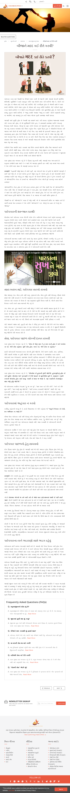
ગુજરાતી (41, 1)
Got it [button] (61, 789)
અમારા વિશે (9, 755)
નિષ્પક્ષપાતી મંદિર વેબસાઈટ (58, 755)
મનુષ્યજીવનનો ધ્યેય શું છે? (18, 607)
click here (11, 790)
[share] (26, 1)
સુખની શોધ (57, 6)
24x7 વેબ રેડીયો (54, 759)
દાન (7, 762)
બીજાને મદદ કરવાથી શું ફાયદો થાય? (22, 631)
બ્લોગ (7, 750)
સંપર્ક (7, 757)
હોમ (5, 41)
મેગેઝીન (30, 750)
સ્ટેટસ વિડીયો (32, 759)
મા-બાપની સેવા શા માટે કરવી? (19, 643)
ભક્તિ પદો (31, 757)
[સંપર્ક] (35, 1)
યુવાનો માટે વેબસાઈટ (56, 750)
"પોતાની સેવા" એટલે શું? (17, 667)
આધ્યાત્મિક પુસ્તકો (33, 748)
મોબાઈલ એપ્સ (32, 766)
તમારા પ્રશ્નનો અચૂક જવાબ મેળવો (34, 735)
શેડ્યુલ (8, 748)
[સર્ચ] (63, 5)
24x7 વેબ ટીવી (54, 757)
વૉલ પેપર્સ (31, 755)
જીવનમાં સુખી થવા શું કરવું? (19, 619)
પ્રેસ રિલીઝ (9, 753)
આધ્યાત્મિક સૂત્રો (33, 753)
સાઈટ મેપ (9, 759)
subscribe (61, 703)
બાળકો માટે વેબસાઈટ (56, 753)
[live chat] (30, 1)
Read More (31, 614)
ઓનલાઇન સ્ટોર (54, 748)
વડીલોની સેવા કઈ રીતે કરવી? (19, 655)
